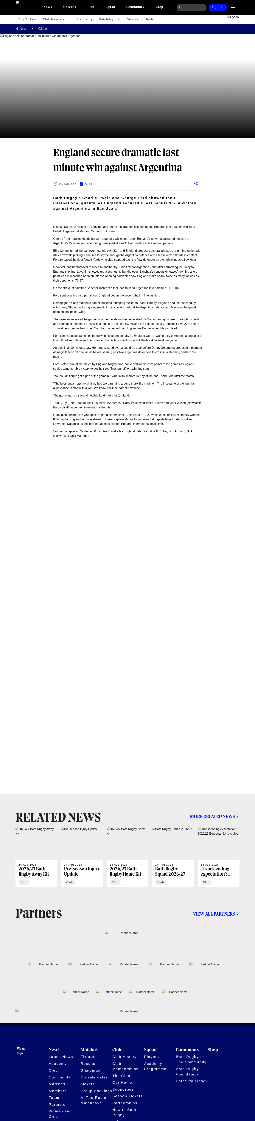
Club (42, 29)
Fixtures (89, 1057)
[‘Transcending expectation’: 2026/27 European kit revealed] (219, 857)
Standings (90, 1070)
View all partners (214, 914)
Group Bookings (96, 1091)
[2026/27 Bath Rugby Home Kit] (127, 857)
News (20, 29)
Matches (57, 1084)
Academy (58, 1064)
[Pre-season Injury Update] (82, 857)
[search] (181, 7)
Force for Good (191, 1081)
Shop (213, 1050)
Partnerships (125, 1103)
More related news (212, 817)
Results (88, 1064)
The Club (121, 1076)
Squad (150, 1050)
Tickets (88, 1084)
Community (60, 1077)
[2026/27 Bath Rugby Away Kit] (36, 857)
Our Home (122, 1082)
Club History (124, 1057)
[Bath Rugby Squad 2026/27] (173, 857)
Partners (57, 1104)
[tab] (48, 7)
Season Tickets (127, 1096)
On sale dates (94, 1077)
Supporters (123, 1089)
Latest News (61, 1057)
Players (151, 1057)
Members (58, 1091)
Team (54, 1098)
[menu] (233, 7)
